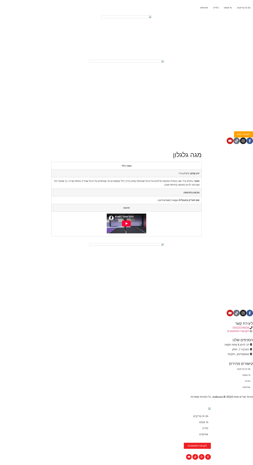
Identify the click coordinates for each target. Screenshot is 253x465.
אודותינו (204, 7)
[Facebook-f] (249, 140)
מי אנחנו (228, 7)
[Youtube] (230, 140)
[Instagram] (243, 140)
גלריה (216, 7)
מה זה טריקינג (243, 7)
